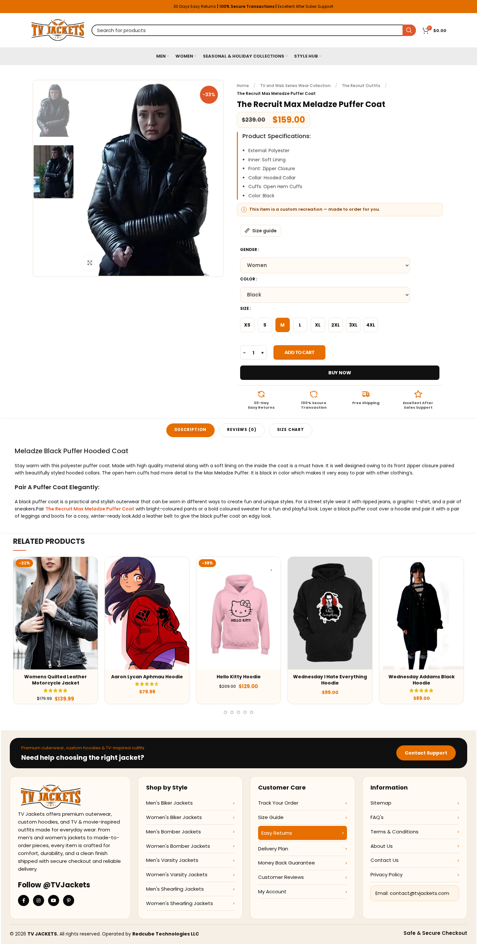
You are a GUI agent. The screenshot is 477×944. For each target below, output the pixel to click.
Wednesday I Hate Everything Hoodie (330, 679)
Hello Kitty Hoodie (239, 676)
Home (243, 85)
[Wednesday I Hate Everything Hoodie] (330, 613)
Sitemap (380, 802)
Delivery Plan (273, 848)
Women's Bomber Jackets (178, 846)
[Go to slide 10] (225, 712)
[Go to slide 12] (238, 712)
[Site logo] (58, 30)
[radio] (247, 325)
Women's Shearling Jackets (179, 903)
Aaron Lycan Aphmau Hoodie (147, 676)
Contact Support (426, 753)
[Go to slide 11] (232, 712)
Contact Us (384, 860)
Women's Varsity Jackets (176, 874)
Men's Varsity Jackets (172, 860)
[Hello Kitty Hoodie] (238, 613)
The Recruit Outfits (361, 85)
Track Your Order (278, 802)
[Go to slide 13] (245, 712)
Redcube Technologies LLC (165, 934)
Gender (248, 249)
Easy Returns (276, 832)
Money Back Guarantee (286, 862)
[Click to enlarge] (90, 263)
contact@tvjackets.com (419, 893)
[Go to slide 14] (251, 712)
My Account (272, 891)
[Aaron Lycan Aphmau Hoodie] (147, 613)
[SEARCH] (409, 30)
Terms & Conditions (394, 831)
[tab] (190, 430)
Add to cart (299, 352)
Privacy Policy (386, 874)
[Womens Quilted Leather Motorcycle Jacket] (55, 613)
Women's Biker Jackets (174, 817)
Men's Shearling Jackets (175, 888)
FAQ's (377, 817)
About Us (381, 846)
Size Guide (271, 817)
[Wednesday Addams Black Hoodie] (421, 613)
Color (247, 279)
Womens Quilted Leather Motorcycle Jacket (55, 679)
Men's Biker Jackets (169, 802)
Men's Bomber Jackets (173, 831)
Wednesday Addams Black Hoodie (421, 679)
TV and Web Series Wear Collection (295, 85)
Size (244, 308)
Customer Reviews (281, 877)
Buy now (339, 372)
